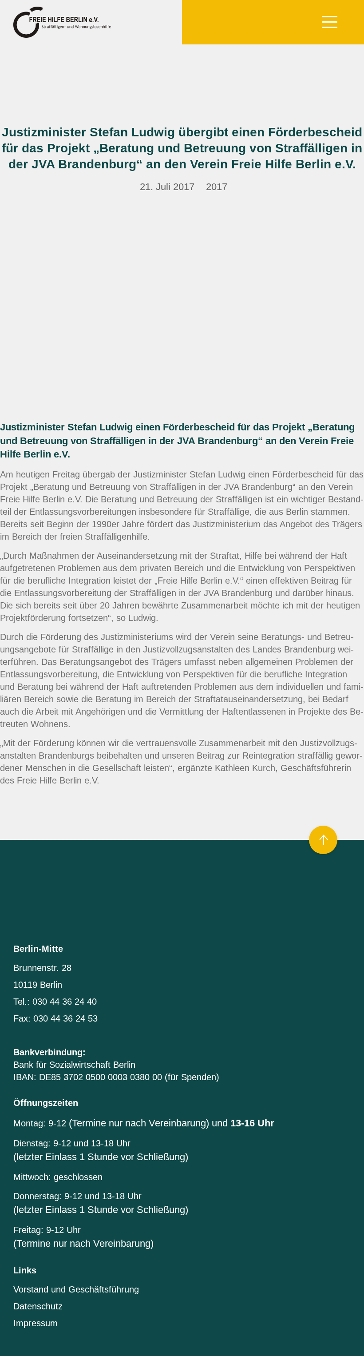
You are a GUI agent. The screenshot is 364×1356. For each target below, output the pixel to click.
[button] (329, 20)
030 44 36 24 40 (64, 1001)
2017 (216, 186)
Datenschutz (38, 1306)
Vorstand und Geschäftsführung (76, 1289)
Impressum (35, 1323)
